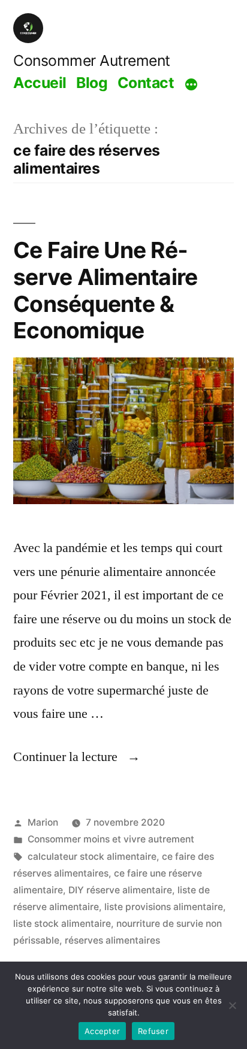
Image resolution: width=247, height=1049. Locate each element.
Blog (91, 83)
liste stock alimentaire (62, 923)
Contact (146, 83)
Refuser (153, 1031)
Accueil (40, 83)
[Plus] (191, 84)
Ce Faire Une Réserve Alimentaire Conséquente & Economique (105, 290)
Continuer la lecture (76, 756)
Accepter (102, 1031)
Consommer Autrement (91, 60)
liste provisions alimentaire (163, 906)
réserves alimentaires (112, 940)
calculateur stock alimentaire (92, 856)
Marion (43, 822)
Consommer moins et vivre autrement (111, 839)
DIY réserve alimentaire (120, 890)
